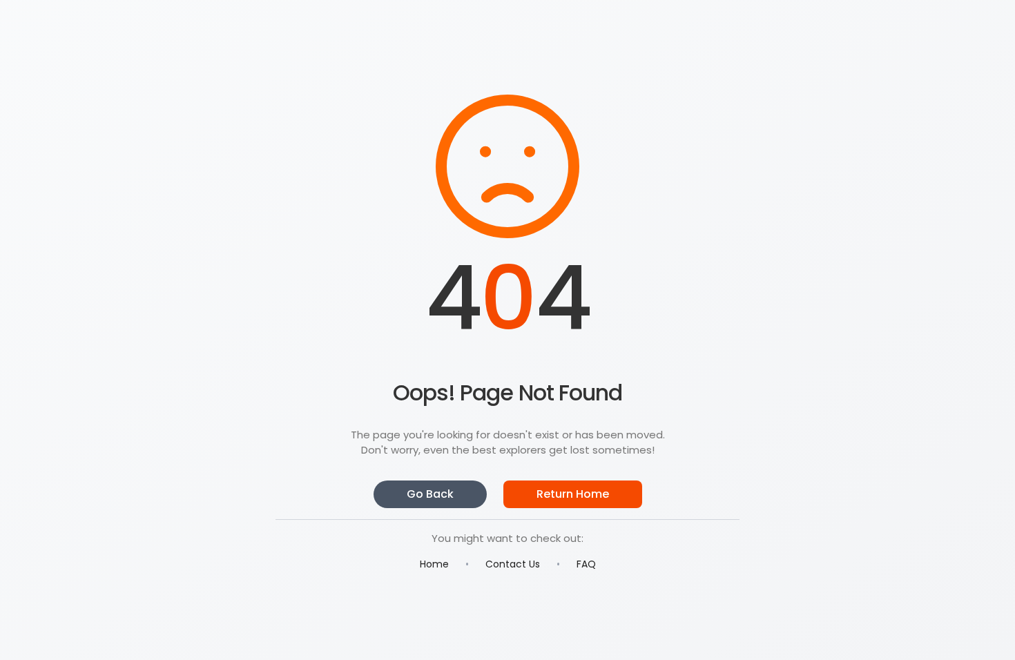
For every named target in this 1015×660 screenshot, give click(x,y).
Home (434, 564)
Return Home (572, 494)
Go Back (430, 494)
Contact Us (512, 564)
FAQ (586, 564)
